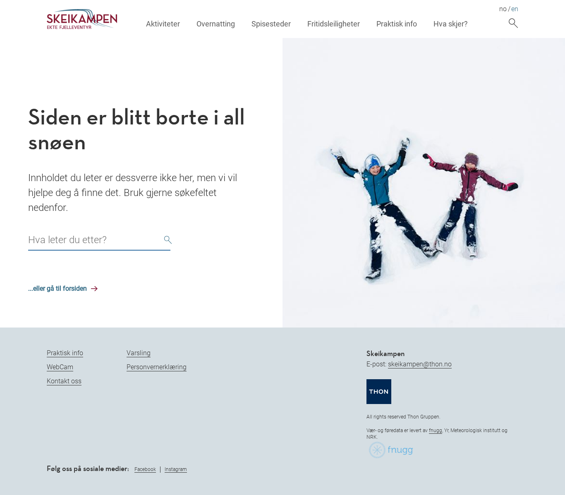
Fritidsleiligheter (333, 23)
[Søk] (168, 240)
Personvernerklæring (157, 367)
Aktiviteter (163, 23)
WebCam (60, 367)
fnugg (435, 430)
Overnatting (215, 23)
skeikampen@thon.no (420, 364)
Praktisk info (396, 23)
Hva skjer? (450, 23)
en (514, 9)
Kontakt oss (64, 381)
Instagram (176, 469)
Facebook (145, 469)
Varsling (139, 353)
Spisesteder (271, 23)
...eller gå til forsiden (57, 288)
